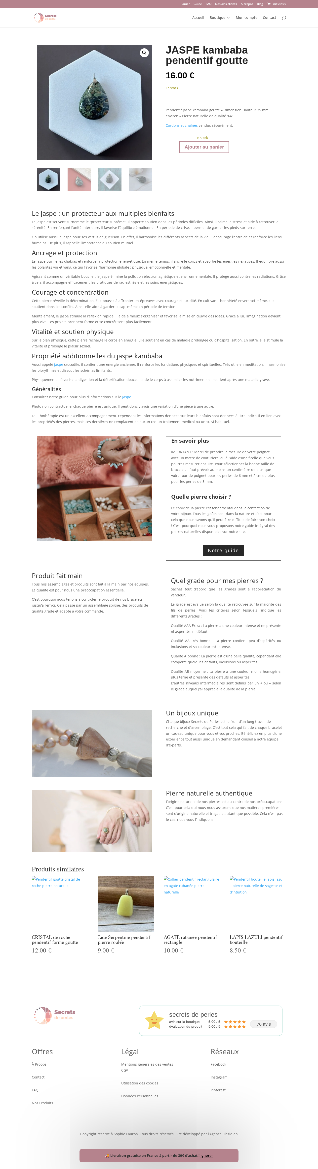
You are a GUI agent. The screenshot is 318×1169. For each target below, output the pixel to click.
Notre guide (223, 550)
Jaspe (126, 397)
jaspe (58, 364)
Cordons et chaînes (182, 125)
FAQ (208, 4)
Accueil (198, 18)
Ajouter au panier (204, 147)
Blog (260, 4)
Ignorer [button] (206, 1155)
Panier (185, 4)
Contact (269, 18)
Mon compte (246, 18)
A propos (247, 4)
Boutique (217, 18)
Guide (198, 4)
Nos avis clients (226, 4)
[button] (144, 52)
